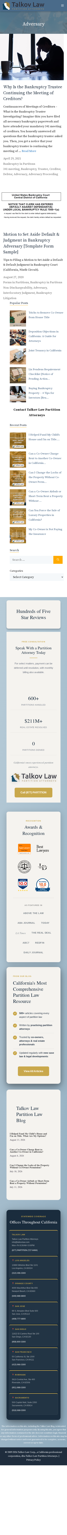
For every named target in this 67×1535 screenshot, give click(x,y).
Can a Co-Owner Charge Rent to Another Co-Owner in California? (26, 1150)
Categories (16, 571)
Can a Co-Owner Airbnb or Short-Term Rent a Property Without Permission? (29, 1182)
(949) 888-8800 (19, 1296)
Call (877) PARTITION (33, 792)
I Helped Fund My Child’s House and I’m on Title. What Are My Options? (28, 1135)
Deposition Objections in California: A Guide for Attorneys (44, 336)
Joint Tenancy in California (45, 350)
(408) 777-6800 (19, 1319)
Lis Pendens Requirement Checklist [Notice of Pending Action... (44, 374)
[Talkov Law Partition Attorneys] (23, 5)
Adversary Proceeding (43, 174)
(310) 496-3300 (19, 1273)
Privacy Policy (33, 1460)
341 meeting (11, 169)
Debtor (7, 174)
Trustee (43, 169)
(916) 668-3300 (19, 1410)
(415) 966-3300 (19, 1364)
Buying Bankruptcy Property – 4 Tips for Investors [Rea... (41, 393)
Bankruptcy (28, 169)
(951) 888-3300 (19, 1387)
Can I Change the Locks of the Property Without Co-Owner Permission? (29, 1166)
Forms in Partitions (16, 282)
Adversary (20, 174)
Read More (29, 151)
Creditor (54, 169)
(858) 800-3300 (19, 1341)
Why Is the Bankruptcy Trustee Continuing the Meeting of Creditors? (32, 93)
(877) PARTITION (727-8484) (25, 1250)
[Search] (58, 560)
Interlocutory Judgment (19, 293)
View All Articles (33, 1071)
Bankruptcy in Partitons (19, 164)
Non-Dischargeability (17, 288)
